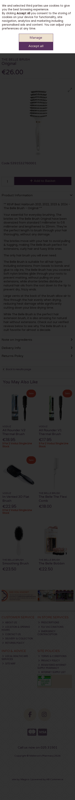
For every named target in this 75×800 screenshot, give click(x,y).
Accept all (35, 46)
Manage (36, 38)
